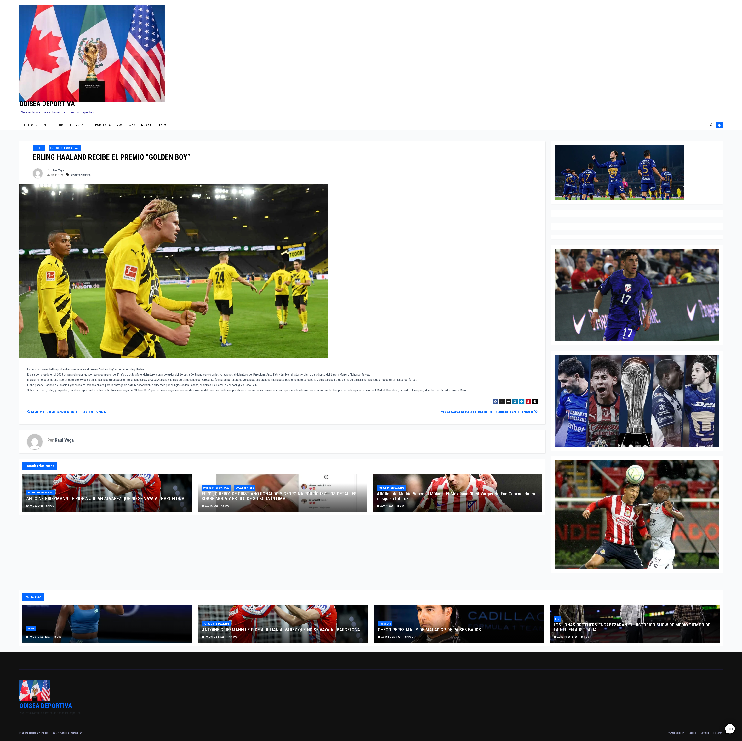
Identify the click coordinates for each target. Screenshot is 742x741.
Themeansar (75, 732)
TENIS (59, 125)
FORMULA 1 (78, 125)
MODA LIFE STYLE (245, 487)
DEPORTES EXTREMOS (107, 125)
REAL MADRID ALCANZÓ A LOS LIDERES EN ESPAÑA (68, 412)
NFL (46, 125)
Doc (227, 505)
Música (146, 125)
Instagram (718, 732)
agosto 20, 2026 (567, 637)
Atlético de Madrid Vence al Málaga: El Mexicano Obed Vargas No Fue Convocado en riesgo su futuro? (456, 496)
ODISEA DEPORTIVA (47, 104)
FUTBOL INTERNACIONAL (64, 147)
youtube (705, 732)
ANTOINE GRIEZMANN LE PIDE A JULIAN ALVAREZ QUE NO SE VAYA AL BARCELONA (105, 498)
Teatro (162, 125)
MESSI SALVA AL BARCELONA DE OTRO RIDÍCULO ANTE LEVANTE (487, 412)
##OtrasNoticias (81, 175)
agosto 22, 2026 (40, 637)
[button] (711, 125)
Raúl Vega (58, 170)
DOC (51, 505)
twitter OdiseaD (676, 732)
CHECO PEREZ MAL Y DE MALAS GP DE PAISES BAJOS (429, 629)
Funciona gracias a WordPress (34, 732)
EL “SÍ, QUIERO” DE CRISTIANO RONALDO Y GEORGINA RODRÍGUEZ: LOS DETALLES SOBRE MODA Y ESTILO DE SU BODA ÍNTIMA (279, 496)
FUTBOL (30, 125)
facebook (692, 732)
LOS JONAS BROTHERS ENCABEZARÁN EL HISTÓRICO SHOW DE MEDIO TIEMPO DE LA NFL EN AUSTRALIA (632, 627)
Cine (132, 125)
